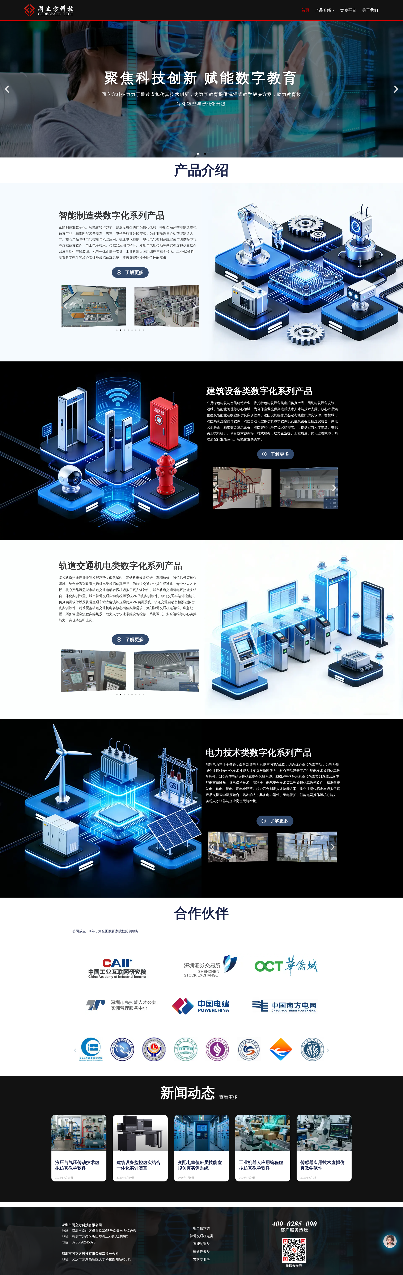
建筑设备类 (201, 1252)
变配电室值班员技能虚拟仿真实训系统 (200, 1165)
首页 (305, 10)
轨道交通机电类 (201, 1236)
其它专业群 (201, 1259)
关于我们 (370, 10)
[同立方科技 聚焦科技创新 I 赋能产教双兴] (48, 10)
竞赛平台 (348, 10)
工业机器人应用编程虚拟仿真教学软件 (261, 1165)
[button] (333, 10)
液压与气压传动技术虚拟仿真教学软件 (77, 1165)
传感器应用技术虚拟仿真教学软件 (322, 1165)
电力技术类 (201, 1228)
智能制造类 (201, 1244)
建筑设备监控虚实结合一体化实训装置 (138, 1165)
